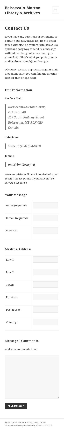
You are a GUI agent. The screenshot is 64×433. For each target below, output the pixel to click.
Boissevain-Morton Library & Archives (22, 10)
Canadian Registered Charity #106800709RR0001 (32, 425)
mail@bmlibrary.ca (36, 61)
